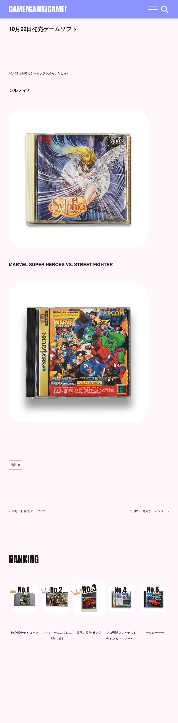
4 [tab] (96, 661)
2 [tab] (82, 661)
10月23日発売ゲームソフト (148, 511)
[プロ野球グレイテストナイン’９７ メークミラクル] (121, 599)
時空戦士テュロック (24, 632)
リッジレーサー (153, 632)
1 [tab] (75, 661)
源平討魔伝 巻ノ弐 (89, 632)
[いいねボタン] (13, 464)
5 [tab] (103, 661)
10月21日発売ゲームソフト (29, 511)
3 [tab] (89, 661)
